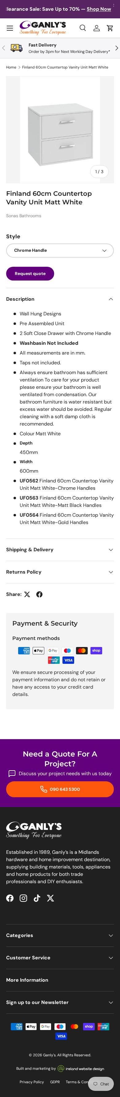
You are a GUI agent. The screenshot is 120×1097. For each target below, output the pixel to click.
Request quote (30, 273)
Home (11, 67)
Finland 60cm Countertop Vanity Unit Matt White (65, 67)
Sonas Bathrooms (23, 215)
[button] (110, 28)
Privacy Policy (32, 1082)
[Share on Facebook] (39, 594)
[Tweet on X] (27, 594)
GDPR (55, 1082)
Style (13, 236)
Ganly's (49, 1055)
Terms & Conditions (83, 1082)
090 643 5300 (64, 789)
